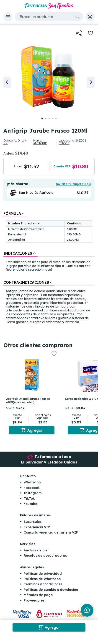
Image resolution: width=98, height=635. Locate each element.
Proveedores (34, 600)
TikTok (29, 498)
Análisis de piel (36, 550)
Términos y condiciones (43, 584)
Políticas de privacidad (43, 574)
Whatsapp (32, 482)
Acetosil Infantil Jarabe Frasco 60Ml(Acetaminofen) (28, 400)
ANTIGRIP (40, 143)
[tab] (14, 213)
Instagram (33, 493)
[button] (8, 16)
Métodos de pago (38, 595)
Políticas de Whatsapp (42, 579)
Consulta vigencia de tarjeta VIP (51, 532)
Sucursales (32, 522)
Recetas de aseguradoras (45, 555)
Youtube (30, 504)
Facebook (32, 488)
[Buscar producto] (77, 16)
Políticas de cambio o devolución (51, 590)
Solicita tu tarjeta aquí (73, 184)
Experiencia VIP (37, 527)
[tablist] (49, 268)
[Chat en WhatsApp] (87, 610)
